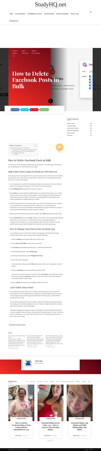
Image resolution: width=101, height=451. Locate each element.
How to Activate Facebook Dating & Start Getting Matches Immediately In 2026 (21, 426)
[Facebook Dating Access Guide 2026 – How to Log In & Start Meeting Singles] (50, 403)
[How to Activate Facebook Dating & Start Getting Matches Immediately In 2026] (21, 403)
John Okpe (25, 53)
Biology (58, 381)
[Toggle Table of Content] (34, 145)
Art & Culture (40, 381)
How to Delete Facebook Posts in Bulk (19, 148)
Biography (52, 381)
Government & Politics (34, 13)
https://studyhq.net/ (39, 363)
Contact (91, 449)
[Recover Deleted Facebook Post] (36, 341)
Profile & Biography (62, 13)
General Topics (35, 53)
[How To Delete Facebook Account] (55, 341)
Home (11, 13)
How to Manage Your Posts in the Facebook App (23, 151)
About (86, 449)
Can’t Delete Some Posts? (18, 153)
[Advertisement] (50, 36)
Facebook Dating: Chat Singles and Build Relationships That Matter (79, 426)
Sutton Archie (18, 435)
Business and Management (67, 381)
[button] (91, 12)
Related (16, 154)
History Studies (49, 13)
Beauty (46, 381)
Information (13, 21)
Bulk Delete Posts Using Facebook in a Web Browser (24, 149)
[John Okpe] (29, 363)
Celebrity (78, 381)
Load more (50, 440)
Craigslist (84, 381)
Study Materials (20, 13)
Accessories (32, 381)
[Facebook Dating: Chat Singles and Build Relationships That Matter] (80, 403)
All (26, 381)
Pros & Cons (74, 13)
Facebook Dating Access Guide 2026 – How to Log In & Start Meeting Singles (50, 426)
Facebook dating (21, 418)
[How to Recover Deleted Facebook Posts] (17, 342)
